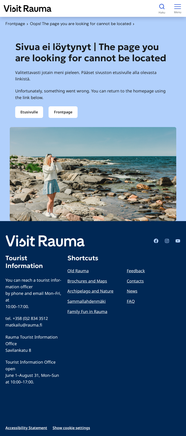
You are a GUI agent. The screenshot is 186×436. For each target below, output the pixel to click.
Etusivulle (29, 112)
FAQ (131, 301)
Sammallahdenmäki (86, 301)
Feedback (136, 270)
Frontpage (15, 23)
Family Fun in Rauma (87, 311)
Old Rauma (78, 270)
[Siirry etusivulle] (27, 8)
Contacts (135, 281)
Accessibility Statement (26, 427)
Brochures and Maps (87, 281)
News (132, 291)
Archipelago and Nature (90, 291)
